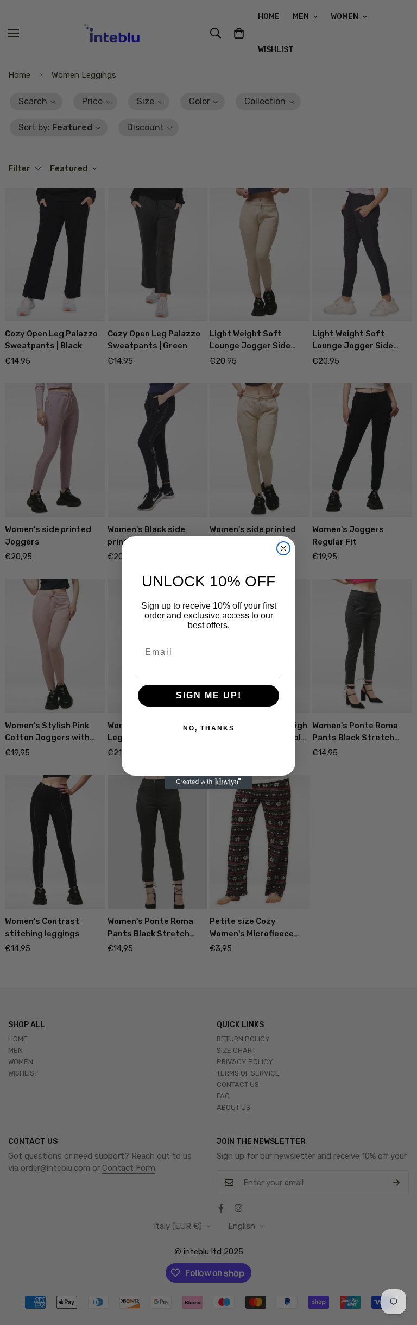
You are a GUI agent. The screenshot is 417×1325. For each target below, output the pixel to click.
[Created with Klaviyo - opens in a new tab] (208, 782)
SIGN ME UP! (209, 695)
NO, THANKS (209, 728)
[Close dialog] (283, 548)
